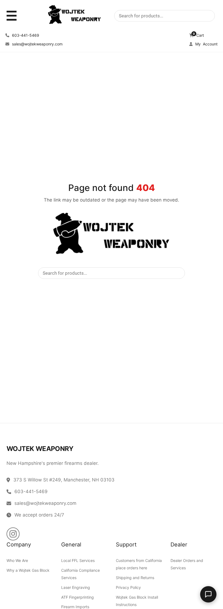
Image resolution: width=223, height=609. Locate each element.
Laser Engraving (75, 587)
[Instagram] (13, 533)
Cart (198, 35)
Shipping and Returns (135, 577)
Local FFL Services (78, 560)
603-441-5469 (25, 35)
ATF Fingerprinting (77, 597)
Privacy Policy (128, 587)
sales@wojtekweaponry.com (37, 44)
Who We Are (17, 560)
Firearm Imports (75, 606)
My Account (206, 44)
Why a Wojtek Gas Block (28, 570)
